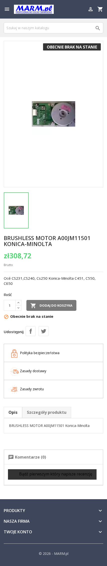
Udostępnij (31, 331)
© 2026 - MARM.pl (53, 553)
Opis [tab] (12, 412)
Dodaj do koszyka (51, 306)
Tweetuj (44, 331)
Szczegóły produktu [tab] (46, 412)
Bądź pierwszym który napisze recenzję (55, 474)
